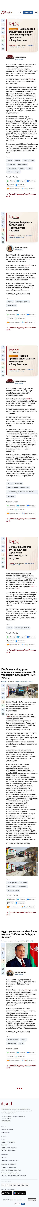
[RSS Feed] (27, 1185)
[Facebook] (7, 1185)
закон (21, 1043)
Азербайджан (22, 164)
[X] (11, 1185)
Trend (31, 79)
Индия (29, 168)
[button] (3, 20)
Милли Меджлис (13, 1040)
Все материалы (19, 59)
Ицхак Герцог (12, 305)
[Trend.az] (6, 12)
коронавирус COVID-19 (22, 628)
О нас (3, 1139)
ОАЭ (9, 172)
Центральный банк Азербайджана (18, 487)
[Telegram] (19, 1185)
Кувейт (22, 168)
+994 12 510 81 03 (6, 1118)
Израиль (10, 301)
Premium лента (5, 1132)
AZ (19, 1204)
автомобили (22, 886)
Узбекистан (11, 164)
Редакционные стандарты (9, 1147)
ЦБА (9, 483)
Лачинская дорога (13, 890)
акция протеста (12, 882)
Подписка (4, 1157)
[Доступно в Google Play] (19, 1193)
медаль (23, 1040)
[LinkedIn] (23, 1185)
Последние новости (7, 1129)
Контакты (4, 1145)
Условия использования (8, 1167)
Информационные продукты (10, 1160)
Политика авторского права (9, 1173)
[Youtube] (15, 1185)
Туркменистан (12, 168)
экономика (11, 496)
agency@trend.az (5, 1120)
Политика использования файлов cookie (13, 1175)
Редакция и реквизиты (8, 1142)
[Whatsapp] (3, 1185)
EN (16, 1204)
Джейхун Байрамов (22, 301)
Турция (10, 160)
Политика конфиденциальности (11, 1170)
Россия (17, 160)
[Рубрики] (36, 12)
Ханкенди (24, 882)
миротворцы (11, 886)
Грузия (25, 160)
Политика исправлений (8, 1150)
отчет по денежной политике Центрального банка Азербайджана (21, 492)
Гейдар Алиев (12, 1043)
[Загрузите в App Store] (6, 1193)
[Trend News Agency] (6, 1104)
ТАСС (17, 589)
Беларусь (16, 172)
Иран (32, 160)
